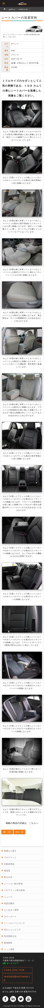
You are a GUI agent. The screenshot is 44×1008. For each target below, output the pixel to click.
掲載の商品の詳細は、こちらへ (22, 823)
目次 (7, 832)
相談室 (7, 870)
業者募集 (8, 943)
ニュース (8, 897)
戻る (19, 832)
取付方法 (8, 877)
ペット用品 (9, 949)
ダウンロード (10, 916)
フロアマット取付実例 (14, 890)
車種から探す (10, 851)
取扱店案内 (9, 903)
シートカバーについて (14, 923)
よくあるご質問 (11, 910)
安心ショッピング (12, 929)
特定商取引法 (10, 936)
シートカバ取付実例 (13, 883)
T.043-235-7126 (14, 970)
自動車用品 (9, 864)
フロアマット (10, 857)
